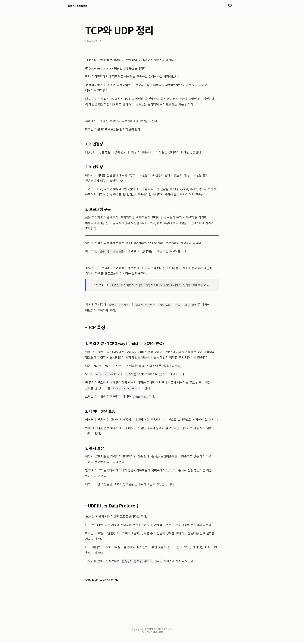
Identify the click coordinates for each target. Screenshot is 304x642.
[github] (230, 5)
